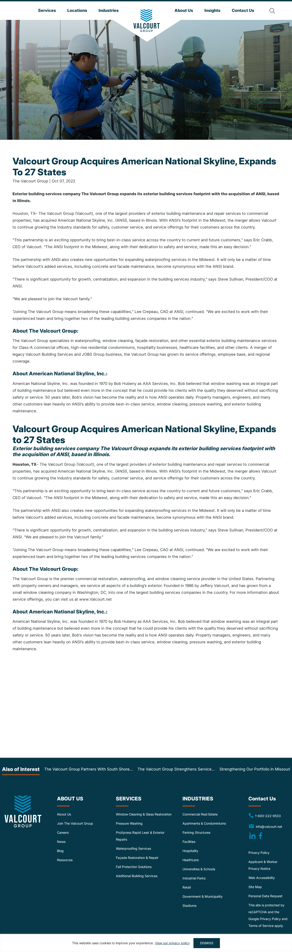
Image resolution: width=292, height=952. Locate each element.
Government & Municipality (202, 896)
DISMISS (206, 943)
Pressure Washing (129, 823)
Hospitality (190, 851)
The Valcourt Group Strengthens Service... (176, 769)
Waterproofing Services (133, 848)
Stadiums (189, 905)
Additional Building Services (136, 876)
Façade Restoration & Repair (137, 858)
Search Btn (272, 10)
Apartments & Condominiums (204, 823)
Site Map (255, 887)
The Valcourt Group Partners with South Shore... (88, 769)
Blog (60, 851)
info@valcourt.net (270, 826)
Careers (63, 832)
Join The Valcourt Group (75, 823)
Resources (65, 860)
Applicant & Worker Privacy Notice (262, 865)
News (61, 842)
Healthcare (190, 860)
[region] (146, 943)
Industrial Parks (194, 878)
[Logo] (146, 20)
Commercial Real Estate (200, 814)
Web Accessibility (261, 878)
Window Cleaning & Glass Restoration (144, 814)
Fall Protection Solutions (133, 867)
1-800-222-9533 (264, 815)
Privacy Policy (258, 853)
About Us (64, 814)
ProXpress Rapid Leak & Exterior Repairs (140, 836)
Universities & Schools (198, 869)
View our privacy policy (172, 943)
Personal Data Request (265, 896)
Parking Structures (196, 832)
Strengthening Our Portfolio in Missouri (254, 769)
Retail (186, 887)
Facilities (188, 842)
